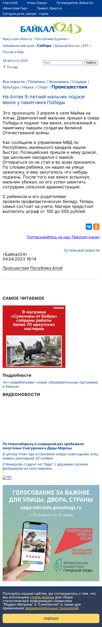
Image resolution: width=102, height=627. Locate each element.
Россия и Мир (13, 52)
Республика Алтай (46, 268)
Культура (11, 87)
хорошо (51, 618)
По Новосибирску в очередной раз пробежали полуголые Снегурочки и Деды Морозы (43, 446)
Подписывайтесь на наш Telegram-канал (63, 237)
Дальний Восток (67, 46)
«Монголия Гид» (15, 8)
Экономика (59, 81)
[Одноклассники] (96, 226)
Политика (36, 81)
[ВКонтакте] (89, 226)
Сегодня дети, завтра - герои (25, 14)
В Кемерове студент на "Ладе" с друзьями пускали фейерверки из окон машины (45, 466)
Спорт (42, 87)
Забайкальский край (18, 46)
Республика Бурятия (51, 39)
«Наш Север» (37, 3)
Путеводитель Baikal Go (74, 3)
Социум (79, 81)
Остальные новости (81, 250)
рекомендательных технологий (51, 608)
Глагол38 (10, 3)
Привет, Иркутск (49, 8)
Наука (27, 87)
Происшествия (69, 86)
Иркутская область (17, 39)
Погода (12, 67)
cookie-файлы (42, 597)
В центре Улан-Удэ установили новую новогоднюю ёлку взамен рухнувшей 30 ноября (50, 456)
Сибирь (44, 45)
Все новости (14, 81)
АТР (86, 46)
